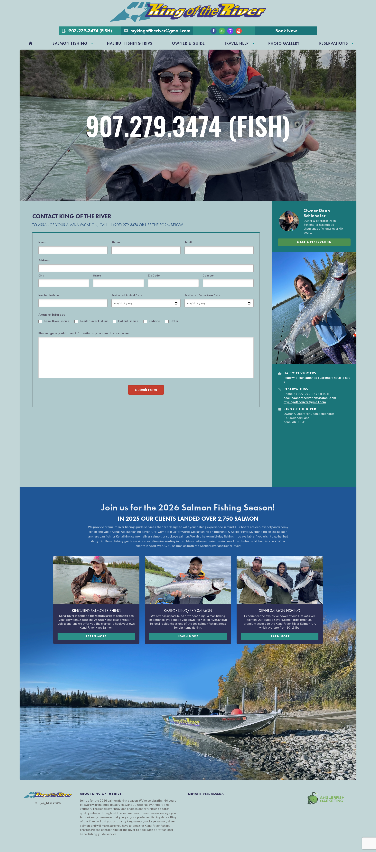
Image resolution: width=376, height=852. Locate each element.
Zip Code (154, 275)
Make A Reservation (314, 242)
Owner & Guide (188, 43)
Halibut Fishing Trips (129, 43)
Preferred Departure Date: (202, 295)
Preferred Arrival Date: (127, 295)
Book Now (286, 31)
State (97, 275)
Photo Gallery (284, 43)
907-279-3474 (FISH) (87, 31)
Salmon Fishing (69, 43)
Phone (115, 242)
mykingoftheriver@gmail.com (157, 31)
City (41, 275)
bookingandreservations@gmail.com (310, 398)
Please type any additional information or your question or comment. (84, 333)
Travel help (236, 43)
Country (208, 275)
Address (44, 260)
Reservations (333, 43)
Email (188, 242)
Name (42, 242)
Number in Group (49, 295)
